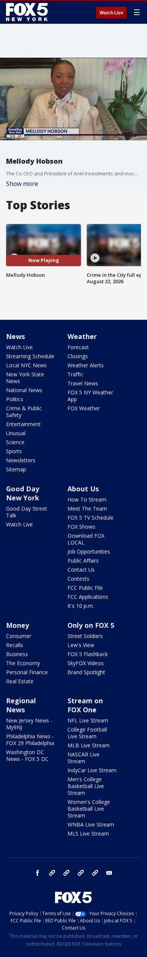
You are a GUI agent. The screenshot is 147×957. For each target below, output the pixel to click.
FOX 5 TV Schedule (90, 517)
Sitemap (16, 469)
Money (17, 625)
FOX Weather (83, 408)
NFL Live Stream (87, 720)
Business (17, 654)
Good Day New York (22, 493)
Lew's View (80, 645)
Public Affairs (83, 560)
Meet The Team (87, 508)
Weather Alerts (85, 365)
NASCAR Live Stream (83, 758)
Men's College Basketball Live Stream (85, 786)
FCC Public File (85, 587)
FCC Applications (87, 596)
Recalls (14, 645)
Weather (82, 336)
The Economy (23, 663)
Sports (14, 451)
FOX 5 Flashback (87, 654)
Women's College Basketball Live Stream (88, 808)
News (15, 336)
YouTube (81, 873)
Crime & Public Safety (24, 412)
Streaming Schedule (30, 356)
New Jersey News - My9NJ (29, 724)
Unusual (16, 433)
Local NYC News (26, 365)
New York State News (25, 378)
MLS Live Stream (88, 833)
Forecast (78, 347)
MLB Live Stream (88, 745)
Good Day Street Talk (26, 512)
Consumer (18, 636)
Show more (22, 183)
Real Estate (20, 681)
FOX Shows (81, 526)
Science (15, 442)
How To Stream (86, 499)
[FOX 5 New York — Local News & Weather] (28, 12)
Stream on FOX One (85, 705)
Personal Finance (27, 672)
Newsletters (20, 460)
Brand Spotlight (86, 672)
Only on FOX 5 (90, 625)
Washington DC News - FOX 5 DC (27, 755)
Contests (78, 578)
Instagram (52, 873)
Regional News (21, 705)
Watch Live (111, 12)
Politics (14, 399)
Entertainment (23, 424)
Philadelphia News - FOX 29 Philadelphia (30, 740)
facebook (38, 873)
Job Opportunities (88, 551)
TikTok (66, 873)
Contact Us (81, 569)
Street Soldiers (85, 636)
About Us (83, 488)
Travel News (82, 383)
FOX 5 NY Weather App (90, 396)
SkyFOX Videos (85, 663)
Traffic (75, 374)
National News (24, 390)
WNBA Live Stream (90, 824)
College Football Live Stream (87, 733)
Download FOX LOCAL (85, 539)
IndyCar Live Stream (91, 770)
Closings (77, 356)
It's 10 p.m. (80, 605)
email (109, 873)
